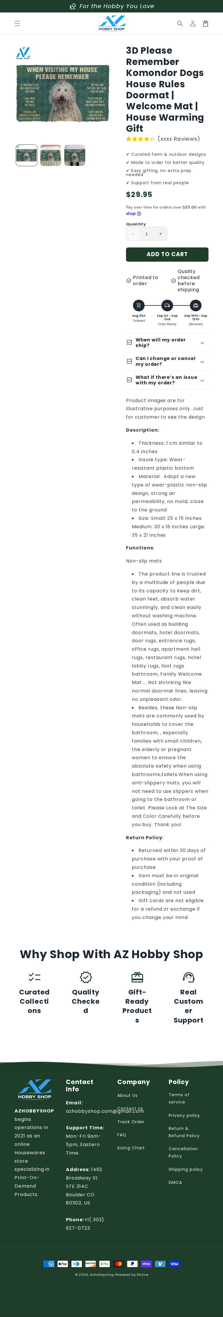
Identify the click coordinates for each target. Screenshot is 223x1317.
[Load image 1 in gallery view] (26, 155)
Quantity (136, 224)
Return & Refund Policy (184, 1132)
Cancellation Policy (183, 1152)
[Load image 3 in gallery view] (74, 155)
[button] (17, 23)
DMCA (175, 1182)
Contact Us (130, 1108)
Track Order (131, 1122)
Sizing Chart (131, 1148)
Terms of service (179, 1098)
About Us (127, 1095)
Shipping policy (186, 1169)
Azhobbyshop (102, 1274)
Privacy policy (184, 1115)
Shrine (142, 1274)
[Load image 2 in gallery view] (50, 155)
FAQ (121, 1135)
